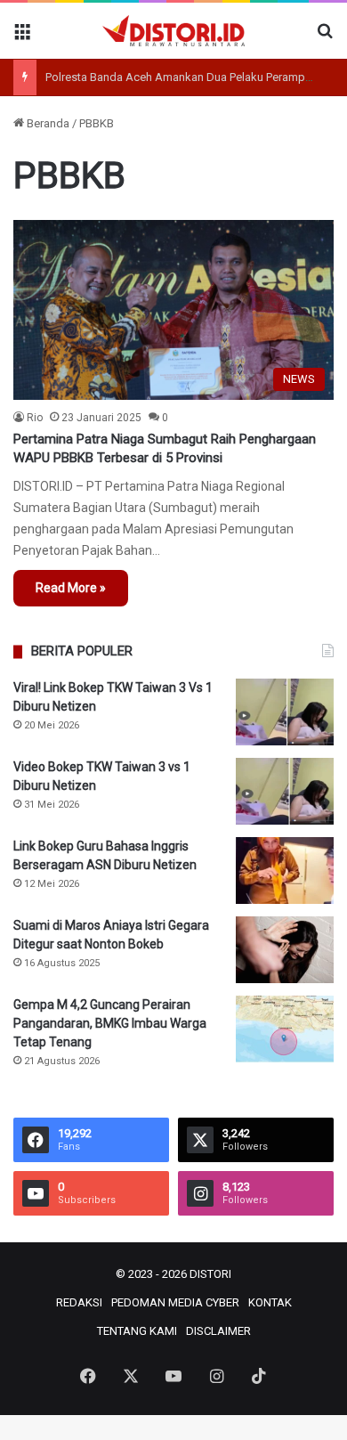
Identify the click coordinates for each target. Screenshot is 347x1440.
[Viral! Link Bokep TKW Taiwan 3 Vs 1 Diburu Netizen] (285, 712)
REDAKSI (79, 1302)
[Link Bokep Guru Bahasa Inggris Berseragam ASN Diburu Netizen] (285, 870)
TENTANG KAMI (137, 1331)
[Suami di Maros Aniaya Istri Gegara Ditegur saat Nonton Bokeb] (285, 949)
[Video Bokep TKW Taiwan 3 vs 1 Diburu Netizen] (285, 791)
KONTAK (270, 1302)
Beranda (46, 123)
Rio (35, 417)
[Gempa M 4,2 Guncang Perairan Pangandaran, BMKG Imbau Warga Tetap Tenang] (285, 1029)
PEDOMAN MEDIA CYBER (175, 1302)
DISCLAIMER (218, 1331)
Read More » (71, 588)
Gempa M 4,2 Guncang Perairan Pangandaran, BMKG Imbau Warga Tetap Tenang (109, 1023)
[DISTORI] (173, 30)
